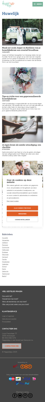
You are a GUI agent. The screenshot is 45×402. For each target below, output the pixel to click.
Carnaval (5, 257)
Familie (4, 259)
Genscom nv (28, 340)
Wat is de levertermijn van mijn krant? (14, 301)
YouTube (20, 395)
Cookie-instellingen (22, 219)
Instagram (30, 395)
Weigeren (22, 214)
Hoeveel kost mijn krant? (10, 299)
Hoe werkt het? (7, 296)
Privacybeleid (6, 321)
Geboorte (5, 271)
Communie (5, 247)
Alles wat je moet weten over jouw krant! (15, 304)
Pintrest (25, 395)
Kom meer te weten (13, 201)
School (4, 266)
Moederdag (5, 262)
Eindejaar (5, 252)
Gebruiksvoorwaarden (9, 319)
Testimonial (5, 274)
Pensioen (5, 245)
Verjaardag (5, 240)
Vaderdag (5, 264)
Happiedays (8, 4)
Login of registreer (8, 316)
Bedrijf (4, 276)
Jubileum (5, 242)
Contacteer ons (12, 346)
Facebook (14, 395)
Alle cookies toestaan (22, 208)
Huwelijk (5, 238)
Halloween (5, 250)
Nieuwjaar (5, 254)
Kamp (4, 269)
